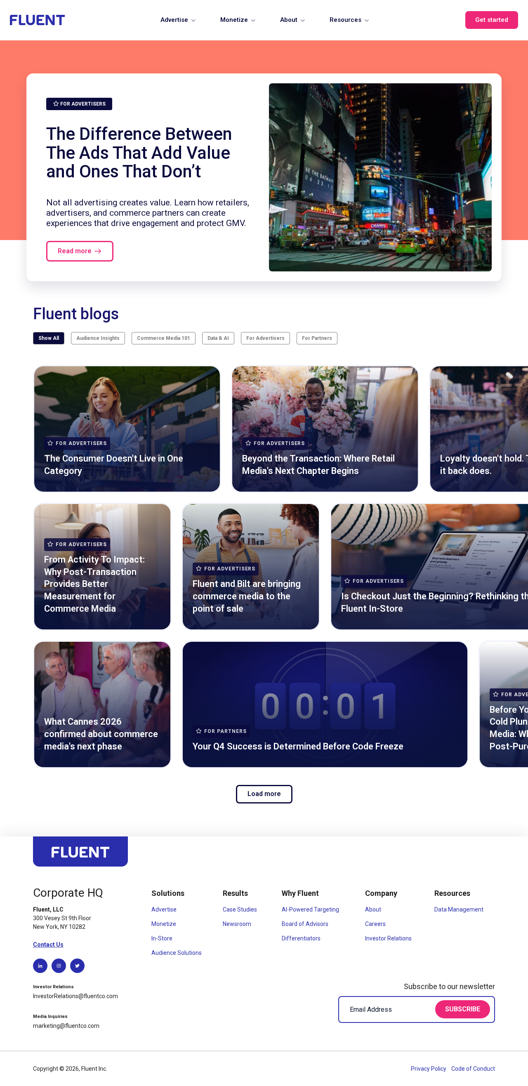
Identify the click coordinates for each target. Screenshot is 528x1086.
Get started (491, 20)
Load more (264, 794)
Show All (48, 338)
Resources (345, 20)
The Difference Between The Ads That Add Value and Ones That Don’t (139, 152)
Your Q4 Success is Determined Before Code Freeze (298, 746)
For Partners (317, 338)
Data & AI (218, 338)
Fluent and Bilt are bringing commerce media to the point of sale (247, 596)
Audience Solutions (176, 952)
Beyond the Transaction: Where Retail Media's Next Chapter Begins (318, 464)
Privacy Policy (429, 1068)
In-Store (161, 938)
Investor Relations (388, 938)
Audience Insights (98, 338)
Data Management (458, 909)
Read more (75, 251)
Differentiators (301, 938)
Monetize (234, 20)
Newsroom (237, 924)
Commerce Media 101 (163, 338)
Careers (375, 924)
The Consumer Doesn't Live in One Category (113, 464)
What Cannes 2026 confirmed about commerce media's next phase (101, 733)
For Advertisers (265, 338)
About (288, 20)
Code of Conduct (473, 1068)
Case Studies (240, 909)
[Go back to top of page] (80, 855)
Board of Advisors (305, 924)
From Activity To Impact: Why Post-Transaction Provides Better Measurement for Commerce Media (94, 583)
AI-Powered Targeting (310, 909)
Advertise (174, 20)
